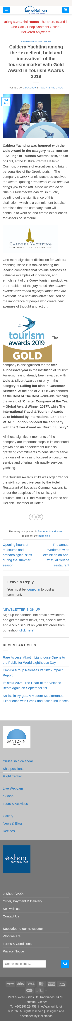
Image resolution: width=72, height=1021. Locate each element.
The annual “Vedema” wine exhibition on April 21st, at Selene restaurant (56, 555)
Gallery (8, 816)
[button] (6, 10)
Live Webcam (13, 788)
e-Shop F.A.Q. (13, 894)
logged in (33, 589)
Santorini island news (36, 41)
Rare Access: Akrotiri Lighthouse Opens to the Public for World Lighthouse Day (34, 660)
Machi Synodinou (51, 87)
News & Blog (12, 823)
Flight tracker (12, 776)
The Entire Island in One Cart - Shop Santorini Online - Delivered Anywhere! (36, 27)
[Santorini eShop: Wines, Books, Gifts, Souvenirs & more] (36, 10)
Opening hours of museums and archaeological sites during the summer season (17, 555)
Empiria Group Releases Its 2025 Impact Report (33, 672)
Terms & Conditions (17, 944)
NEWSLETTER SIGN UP (21, 609)
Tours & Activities (15, 804)
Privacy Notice (13, 951)
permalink (44, 535)
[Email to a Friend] (39, 517)
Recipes (9, 831)
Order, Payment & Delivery (22, 901)
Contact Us (11, 916)
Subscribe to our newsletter (23, 929)
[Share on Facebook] (32, 517)
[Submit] (65, 964)
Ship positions (13, 769)
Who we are (11, 936)
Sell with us (11, 909)
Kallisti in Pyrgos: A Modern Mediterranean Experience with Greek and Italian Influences (35, 698)
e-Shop (8, 796)
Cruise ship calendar (18, 761)
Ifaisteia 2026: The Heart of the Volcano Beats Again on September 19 (32, 685)
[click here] (26, 630)
